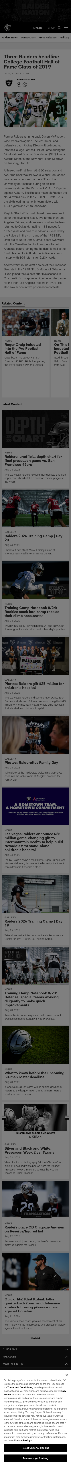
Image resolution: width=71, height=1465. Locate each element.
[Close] (67, 1375)
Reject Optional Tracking (35, 1447)
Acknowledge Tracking (35, 1458)
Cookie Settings (23, 1440)
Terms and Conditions (19, 1387)
